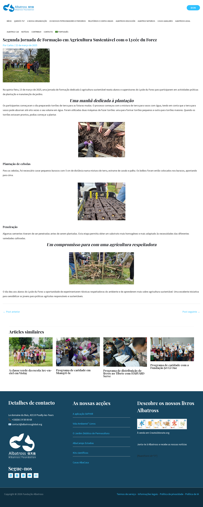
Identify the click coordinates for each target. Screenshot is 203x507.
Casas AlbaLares (165, 21)
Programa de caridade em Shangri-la (73, 371)
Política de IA (192, 494)
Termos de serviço (126, 494)
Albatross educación (125, 21)
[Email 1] (36, 475)
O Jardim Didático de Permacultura (91, 433)
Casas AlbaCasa (81, 462)
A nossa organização (37, 21)
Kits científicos (80, 452)
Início (9, 21)
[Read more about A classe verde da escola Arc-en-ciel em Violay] (31, 351)
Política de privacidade (171, 494)
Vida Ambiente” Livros (84, 423)
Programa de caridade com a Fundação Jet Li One (169, 366)
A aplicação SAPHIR (83, 413)
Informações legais (148, 494)
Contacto (48, 32)
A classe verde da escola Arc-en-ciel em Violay (30, 371)
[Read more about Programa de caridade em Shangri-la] (78, 351)
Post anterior (11, 311)
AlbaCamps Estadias (83, 443)
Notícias (25, 32)
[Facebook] (17, 475)
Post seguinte (191, 311)
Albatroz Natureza (146, 21)
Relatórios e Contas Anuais (100, 21)
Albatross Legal (182, 21)
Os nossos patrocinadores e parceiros (67, 21)
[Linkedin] (10, 475)
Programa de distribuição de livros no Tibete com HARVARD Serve (123, 373)
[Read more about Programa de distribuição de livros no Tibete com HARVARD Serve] (125, 351)
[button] (193, 7)
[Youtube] (29, 475)
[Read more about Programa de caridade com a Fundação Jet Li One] (172, 349)
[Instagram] (23, 475)
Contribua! (36, 32)
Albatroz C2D (13, 32)
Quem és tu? (19, 21)
